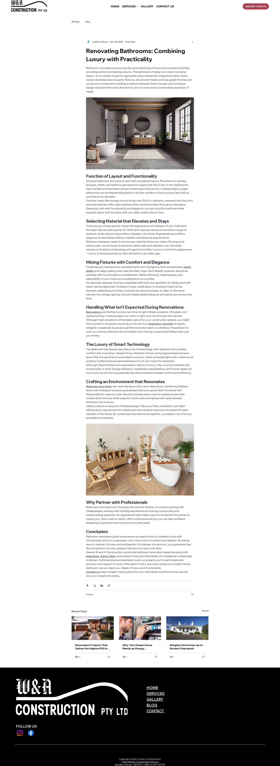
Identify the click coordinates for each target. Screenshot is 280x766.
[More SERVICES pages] (137, 6)
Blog (87, 21)
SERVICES (156, 693)
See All (205, 610)
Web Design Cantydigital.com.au (140, 761)
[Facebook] (31, 733)
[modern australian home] (93, 628)
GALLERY (155, 699)
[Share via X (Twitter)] (94, 585)
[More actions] (192, 42)
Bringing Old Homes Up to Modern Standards (186, 646)
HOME (152, 687)
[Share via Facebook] (87, 585)
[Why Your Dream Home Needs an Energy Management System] (140, 628)
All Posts (75, 21)
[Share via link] (108, 585)
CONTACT (156, 711)
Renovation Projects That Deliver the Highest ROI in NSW (91, 646)
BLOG (152, 705)
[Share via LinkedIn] (101, 585)
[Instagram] (20, 733)
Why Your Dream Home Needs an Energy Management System (137, 646)
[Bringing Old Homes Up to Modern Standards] (187, 628)
